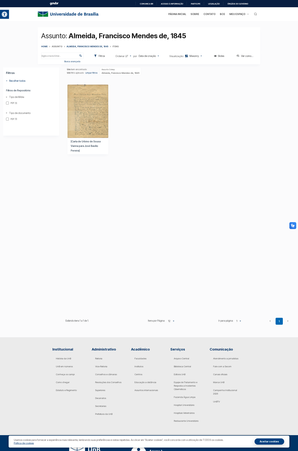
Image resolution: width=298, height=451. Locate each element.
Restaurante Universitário (186, 420)
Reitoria (98, 358)
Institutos (139, 366)
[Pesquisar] (255, 14)
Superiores (100, 390)
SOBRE (195, 14)
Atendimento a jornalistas (225, 358)
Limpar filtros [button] (91, 73)
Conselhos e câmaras (106, 374)
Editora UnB (179, 374)
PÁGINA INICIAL (177, 14)
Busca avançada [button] (72, 61)
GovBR (54, 3)
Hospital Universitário (184, 405)
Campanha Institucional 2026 (225, 392)
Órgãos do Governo (237, 4)
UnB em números (64, 366)
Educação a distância (145, 382)
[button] (4, 14)
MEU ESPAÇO (237, 14)
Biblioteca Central (182, 366)
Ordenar (120, 56)
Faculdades (140, 358)
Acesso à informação (172, 4)
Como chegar (62, 382)
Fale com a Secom (222, 366)
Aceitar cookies (269, 441)
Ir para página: (225, 320)
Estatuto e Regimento (66, 390)
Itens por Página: (156, 320)
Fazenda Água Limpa (184, 397)
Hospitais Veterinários (184, 413)
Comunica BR (146, 4)
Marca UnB (218, 382)
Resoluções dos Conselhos (108, 382)
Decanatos (100, 398)
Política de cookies (24, 443)
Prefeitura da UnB (103, 414)
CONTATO (209, 14)
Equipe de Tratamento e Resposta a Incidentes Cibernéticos (185, 386)
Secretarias (100, 406)
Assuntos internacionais (146, 390)
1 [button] (279, 321)
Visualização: (176, 56)
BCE (222, 14)
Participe (195, 4)
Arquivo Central (181, 358)
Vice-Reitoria (101, 366)
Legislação (214, 4)
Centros (138, 374)
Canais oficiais (220, 374)
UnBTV (216, 401)
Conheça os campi (65, 374)
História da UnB (63, 358)
